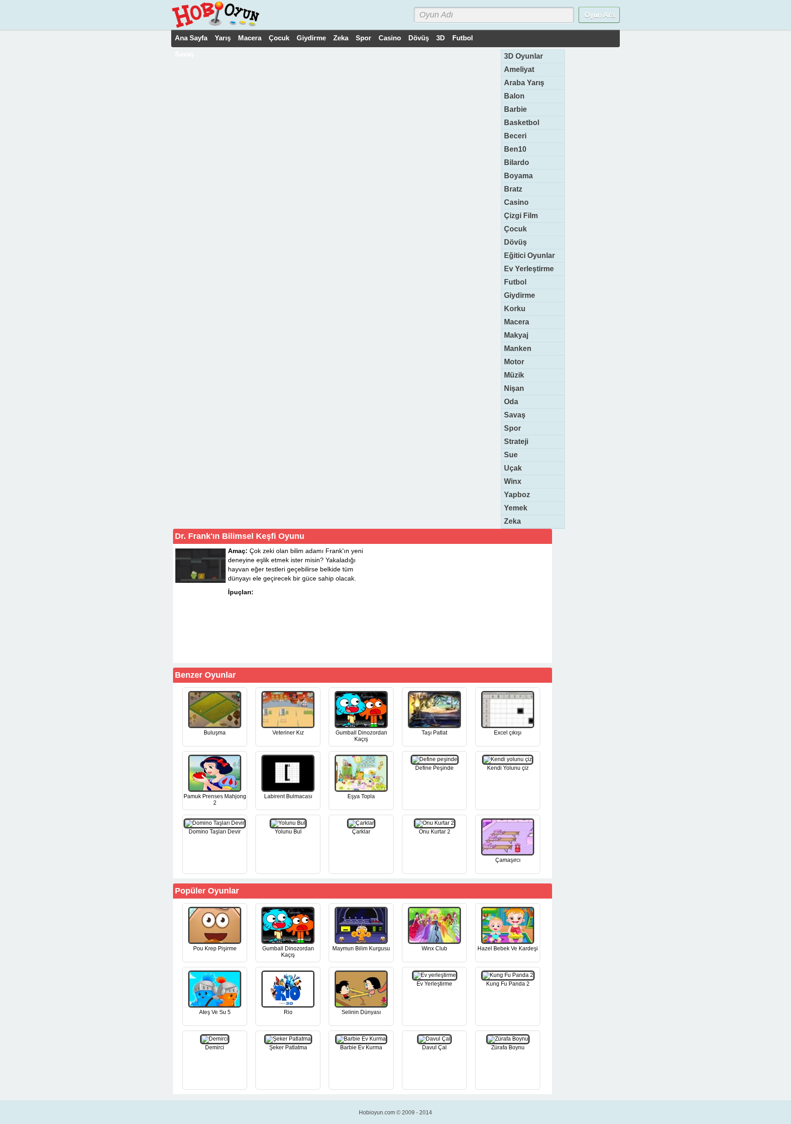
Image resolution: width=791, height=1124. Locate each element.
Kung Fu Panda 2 (508, 984)
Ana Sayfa (191, 38)
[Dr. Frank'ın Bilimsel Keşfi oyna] (318, 646)
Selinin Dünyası (361, 1012)
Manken (517, 348)
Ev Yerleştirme (529, 269)
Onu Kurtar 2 (434, 831)
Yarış (223, 38)
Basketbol (521, 122)
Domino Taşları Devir (215, 831)
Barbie (515, 109)
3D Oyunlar (523, 56)
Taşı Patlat (434, 732)
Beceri (515, 136)
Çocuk (279, 38)
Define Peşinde (434, 768)
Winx (512, 481)
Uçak (513, 468)
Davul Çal (434, 1047)
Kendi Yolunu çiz (508, 768)
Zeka (340, 38)
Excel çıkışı (507, 732)
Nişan (514, 388)
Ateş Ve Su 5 (215, 1012)
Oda (511, 402)
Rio (288, 1012)
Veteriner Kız (288, 732)
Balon (514, 96)
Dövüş (418, 38)
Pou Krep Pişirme (215, 948)
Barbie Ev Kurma (361, 1047)
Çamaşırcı (507, 860)
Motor (514, 362)
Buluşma (215, 732)
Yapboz (517, 495)
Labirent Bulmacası (288, 796)
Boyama (518, 176)
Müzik (514, 375)
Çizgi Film (521, 215)
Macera (249, 38)
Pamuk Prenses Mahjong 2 (215, 799)
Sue (511, 455)
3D (440, 38)
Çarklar (361, 831)
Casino (390, 38)
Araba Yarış (524, 83)
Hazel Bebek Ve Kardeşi (507, 948)
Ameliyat (519, 69)
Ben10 (515, 149)
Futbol (462, 38)
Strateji (516, 441)
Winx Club (434, 948)
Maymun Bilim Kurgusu (361, 948)
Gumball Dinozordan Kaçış (361, 735)
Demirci (214, 1047)
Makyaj (516, 335)
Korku (515, 309)
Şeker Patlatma (288, 1047)
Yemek (515, 508)
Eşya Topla (361, 796)
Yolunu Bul (288, 831)
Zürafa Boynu (508, 1047)
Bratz (513, 189)
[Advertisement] (481, 603)
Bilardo (516, 162)
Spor (363, 38)
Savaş (184, 54)
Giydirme (311, 38)
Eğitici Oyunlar (529, 255)
